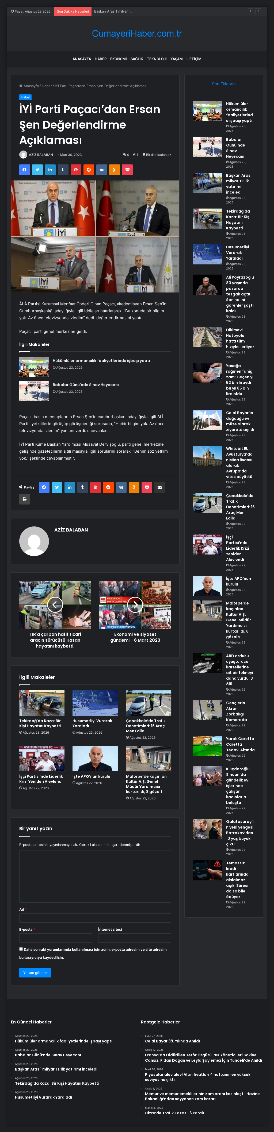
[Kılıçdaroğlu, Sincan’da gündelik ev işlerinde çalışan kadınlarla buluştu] (207, 776)
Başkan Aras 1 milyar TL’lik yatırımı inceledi (128, 11)
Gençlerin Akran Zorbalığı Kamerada (236, 711)
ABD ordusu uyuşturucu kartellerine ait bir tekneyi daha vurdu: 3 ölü (239, 670)
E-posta (27, 929)
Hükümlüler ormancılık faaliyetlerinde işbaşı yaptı (101, 360)
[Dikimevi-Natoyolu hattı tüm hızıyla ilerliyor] (207, 337)
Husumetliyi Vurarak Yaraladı (92, 723)
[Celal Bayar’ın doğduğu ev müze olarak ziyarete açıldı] (207, 420)
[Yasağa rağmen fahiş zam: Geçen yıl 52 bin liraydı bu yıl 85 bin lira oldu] (207, 373)
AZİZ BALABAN (41, 155)
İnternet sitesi (110, 929)
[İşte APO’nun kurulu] (95, 758)
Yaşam (176, 59)
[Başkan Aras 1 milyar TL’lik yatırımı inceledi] (207, 183)
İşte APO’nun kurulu (91, 776)
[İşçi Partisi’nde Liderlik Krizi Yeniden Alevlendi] (42, 758)
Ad (23, 909)
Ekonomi (118, 59)
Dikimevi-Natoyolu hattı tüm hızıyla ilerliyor (240, 338)
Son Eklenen (224, 83)
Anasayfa (82, 59)
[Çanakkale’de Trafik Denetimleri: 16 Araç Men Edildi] (149, 703)
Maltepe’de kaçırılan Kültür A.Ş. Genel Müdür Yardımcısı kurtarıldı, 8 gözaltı (146, 784)
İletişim (194, 59)
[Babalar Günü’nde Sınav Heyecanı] (34, 391)
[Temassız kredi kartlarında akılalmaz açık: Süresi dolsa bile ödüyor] (207, 870)
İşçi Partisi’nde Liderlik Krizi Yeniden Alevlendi (41, 779)
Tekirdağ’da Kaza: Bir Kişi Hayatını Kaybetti (40, 723)
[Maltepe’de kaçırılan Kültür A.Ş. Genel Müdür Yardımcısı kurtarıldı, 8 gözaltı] (149, 758)
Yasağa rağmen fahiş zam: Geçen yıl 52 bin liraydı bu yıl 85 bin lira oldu (240, 379)
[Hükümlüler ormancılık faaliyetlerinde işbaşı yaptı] (34, 367)
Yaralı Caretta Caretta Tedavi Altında (240, 744)
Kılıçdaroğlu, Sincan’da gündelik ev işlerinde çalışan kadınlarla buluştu (238, 785)
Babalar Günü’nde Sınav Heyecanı (86, 384)
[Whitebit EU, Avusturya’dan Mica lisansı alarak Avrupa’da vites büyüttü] (207, 456)
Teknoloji (157, 59)
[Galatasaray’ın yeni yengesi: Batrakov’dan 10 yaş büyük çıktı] (207, 829)
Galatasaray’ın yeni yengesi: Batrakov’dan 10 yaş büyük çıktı (240, 833)
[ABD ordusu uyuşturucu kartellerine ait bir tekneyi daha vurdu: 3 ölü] (207, 663)
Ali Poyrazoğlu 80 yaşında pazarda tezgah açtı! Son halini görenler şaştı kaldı (240, 294)
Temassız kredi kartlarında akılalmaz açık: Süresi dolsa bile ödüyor (237, 879)
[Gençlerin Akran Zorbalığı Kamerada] (207, 710)
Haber (100, 59)
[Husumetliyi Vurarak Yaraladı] (95, 703)
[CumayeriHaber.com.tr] (137, 33)
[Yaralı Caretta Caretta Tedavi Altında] (207, 746)
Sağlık (137, 59)
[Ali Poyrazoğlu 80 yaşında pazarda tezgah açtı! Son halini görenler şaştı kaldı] (207, 285)
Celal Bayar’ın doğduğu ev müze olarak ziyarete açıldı (240, 421)
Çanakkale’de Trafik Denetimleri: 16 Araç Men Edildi (146, 726)
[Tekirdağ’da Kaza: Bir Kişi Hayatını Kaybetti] (42, 703)
